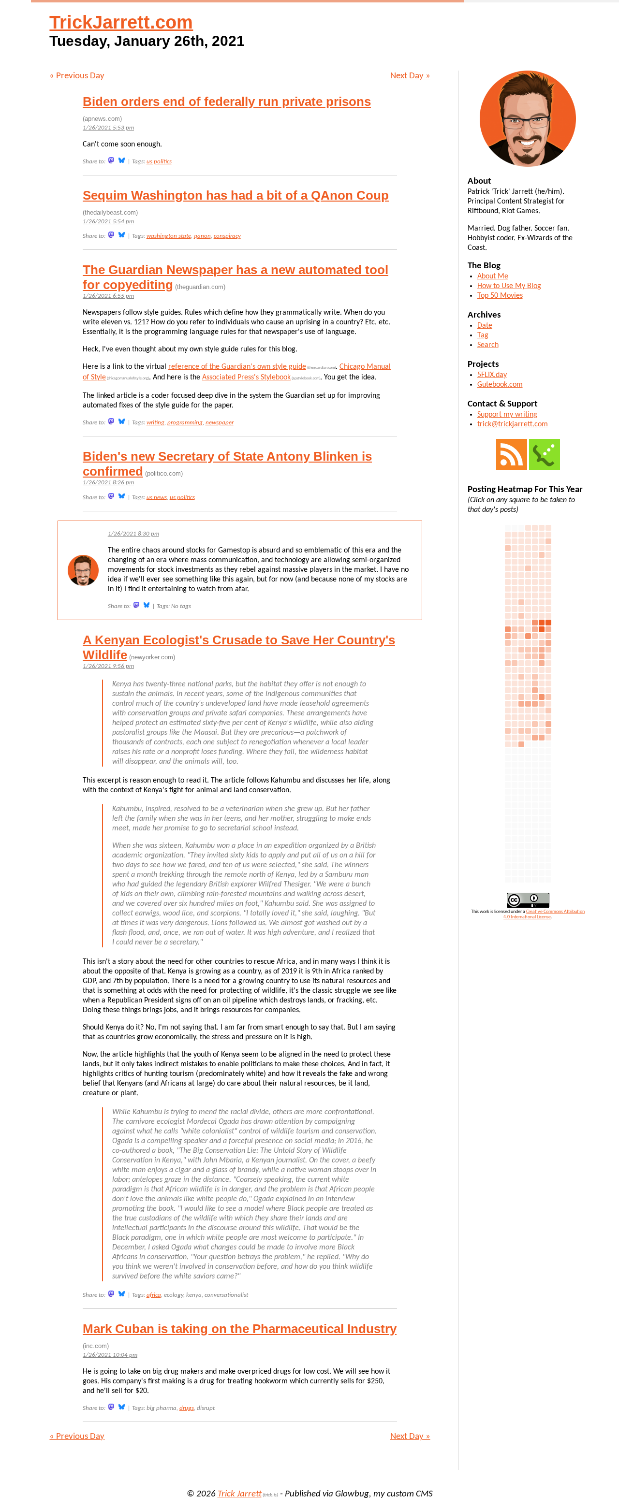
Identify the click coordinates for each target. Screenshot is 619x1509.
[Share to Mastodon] (111, 160)
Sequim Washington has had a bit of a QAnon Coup (236, 195)
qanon (202, 236)
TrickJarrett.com (121, 22)
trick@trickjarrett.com (512, 424)
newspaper (220, 423)
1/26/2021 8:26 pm (108, 482)
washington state (169, 236)
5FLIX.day (492, 375)
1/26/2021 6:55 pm (108, 296)
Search (488, 345)
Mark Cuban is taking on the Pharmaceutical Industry (240, 1328)
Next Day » (410, 76)
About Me (492, 276)
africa (154, 1295)
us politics (159, 162)
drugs (186, 1408)
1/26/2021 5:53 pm (108, 128)
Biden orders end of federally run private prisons (227, 101)
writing (155, 423)
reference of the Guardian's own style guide (237, 367)
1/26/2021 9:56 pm (108, 666)
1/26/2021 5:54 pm (108, 221)
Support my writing (507, 415)
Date (484, 326)
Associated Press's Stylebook (246, 377)
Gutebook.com (500, 385)
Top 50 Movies (500, 296)
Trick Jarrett (240, 1494)
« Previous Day (76, 76)
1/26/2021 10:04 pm (110, 1355)
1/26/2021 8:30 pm (133, 534)
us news (157, 497)
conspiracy (227, 236)
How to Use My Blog (509, 286)
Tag (482, 335)
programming (185, 423)
